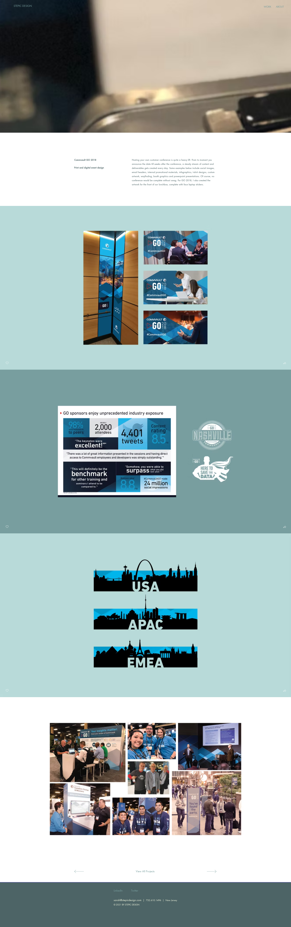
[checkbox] (7, 363)
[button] (284, 363)
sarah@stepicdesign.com (127, 900)
